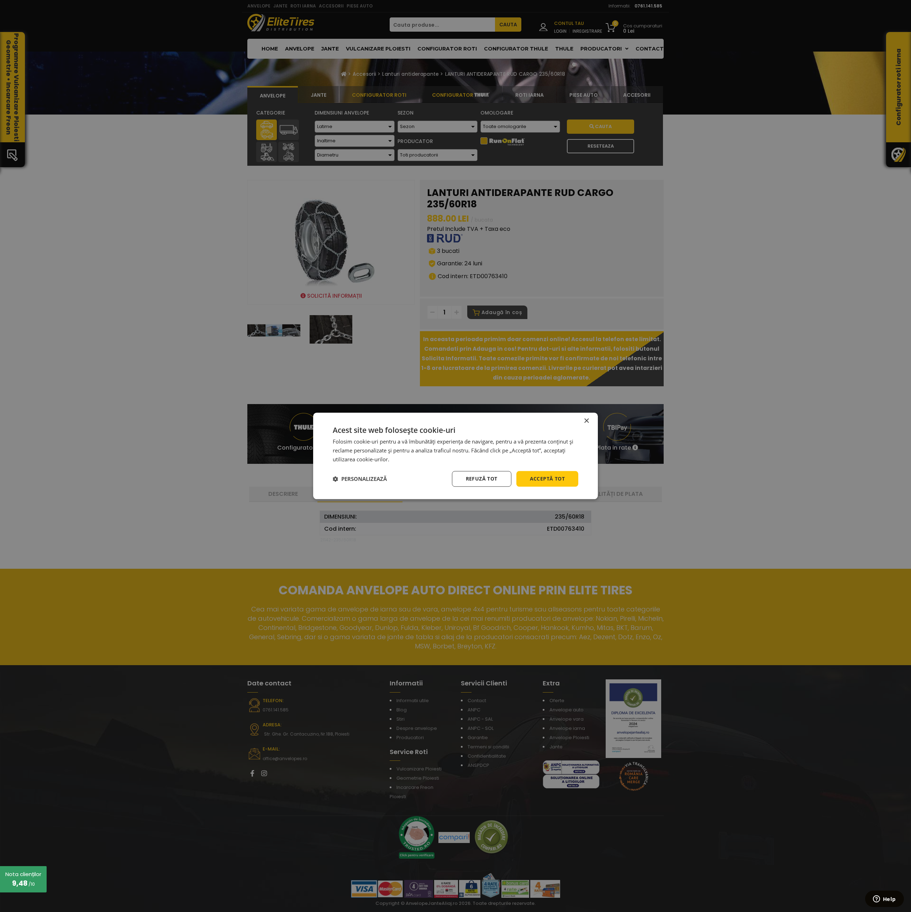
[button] (360, 479)
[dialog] (455, 456)
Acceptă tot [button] (547, 478)
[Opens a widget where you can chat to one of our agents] (884, 899)
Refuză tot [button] (481, 478)
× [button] (586, 421)
